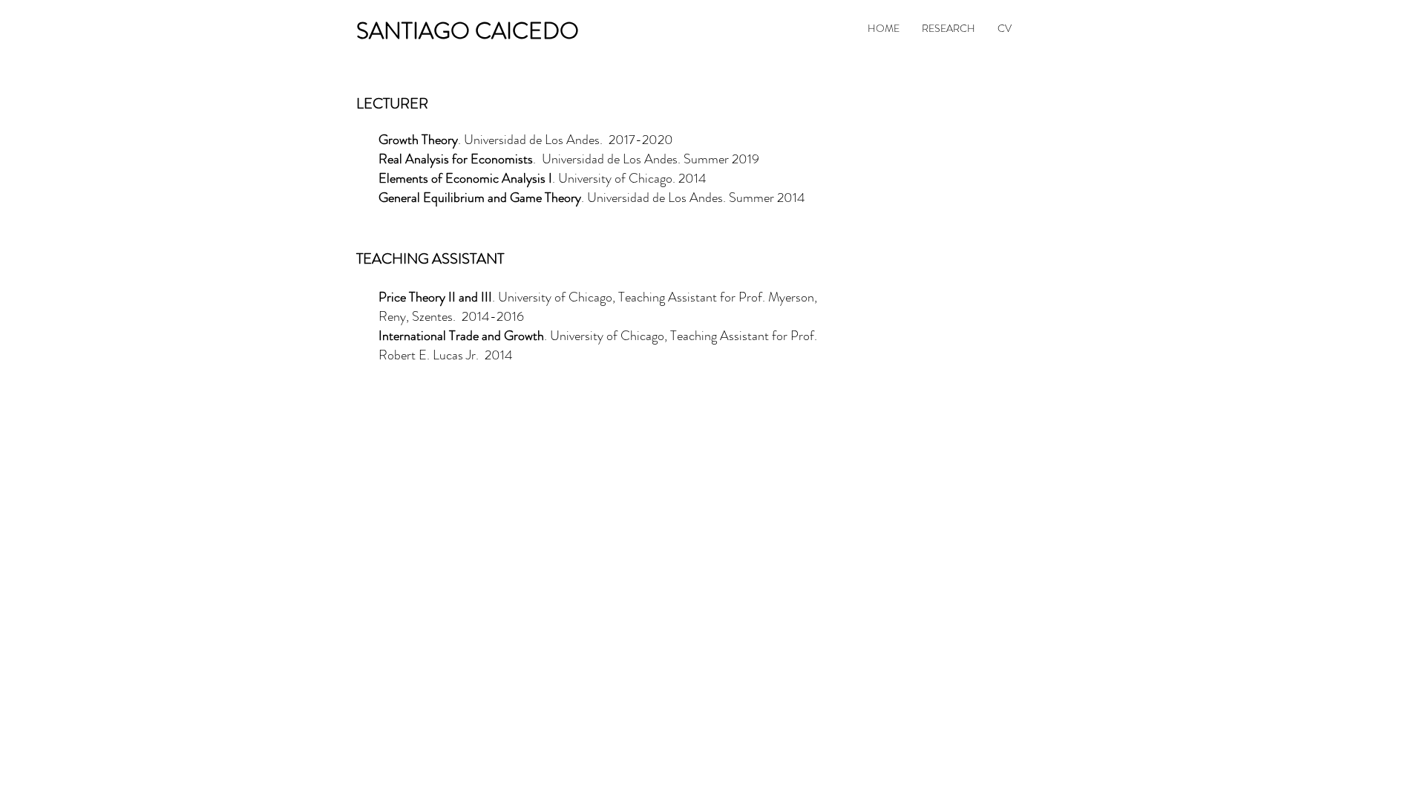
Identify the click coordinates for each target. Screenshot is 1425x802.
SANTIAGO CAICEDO (467, 31)
